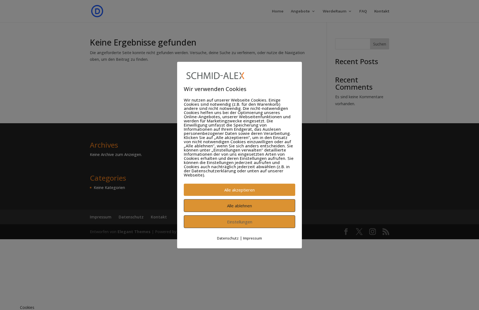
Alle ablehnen (239, 205)
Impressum (252, 238)
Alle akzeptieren (239, 190)
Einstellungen (239, 222)
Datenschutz (228, 238)
